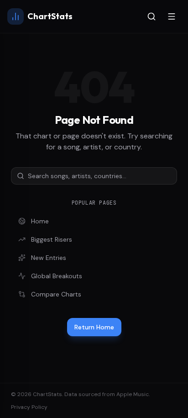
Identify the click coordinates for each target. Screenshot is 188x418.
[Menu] (171, 16)
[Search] (151, 16)
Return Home (94, 327)
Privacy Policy (29, 407)
